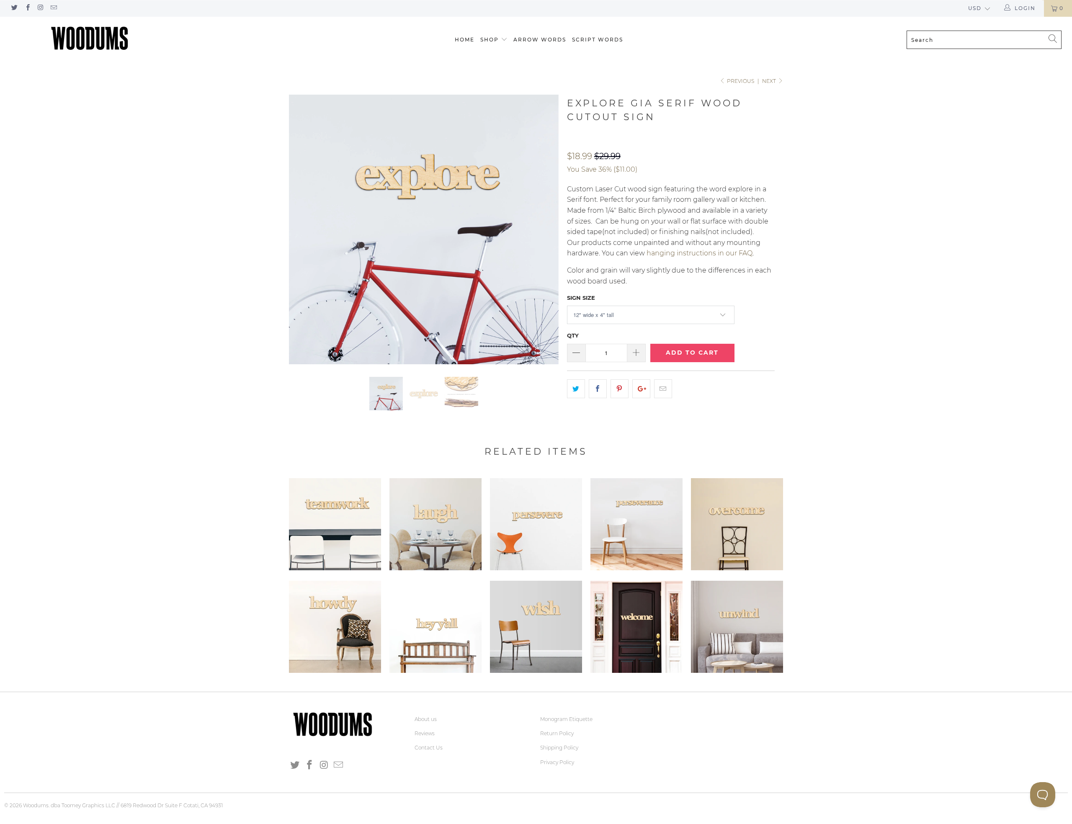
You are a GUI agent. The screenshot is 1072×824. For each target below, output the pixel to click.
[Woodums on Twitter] (14, 8)
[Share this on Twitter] (576, 389)
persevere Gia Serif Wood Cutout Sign (536, 524)
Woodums (36, 805)
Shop (489, 39)
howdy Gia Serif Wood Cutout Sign (335, 627)
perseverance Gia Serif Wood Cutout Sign (636, 524)
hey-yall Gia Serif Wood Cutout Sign (435, 627)
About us (426, 719)
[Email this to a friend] (663, 389)
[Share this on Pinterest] (620, 389)
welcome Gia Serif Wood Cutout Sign (636, 627)
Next (769, 81)
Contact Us (429, 747)
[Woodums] (90, 38)
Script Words (597, 39)
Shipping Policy (559, 747)
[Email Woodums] (53, 8)
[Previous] (303, 229)
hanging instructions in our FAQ (699, 253)
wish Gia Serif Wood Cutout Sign (536, 627)
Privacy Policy (557, 762)
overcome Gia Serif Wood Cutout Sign (737, 524)
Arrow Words (539, 39)
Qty (573, 335)
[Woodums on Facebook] (27, 8)
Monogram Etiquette (566, 719)
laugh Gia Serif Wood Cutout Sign (435, 524)
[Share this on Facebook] (598, 389)
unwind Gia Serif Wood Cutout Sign (737, 627)
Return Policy (557, 733)
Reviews (425, 733)
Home (464, 39)
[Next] (544, 229)
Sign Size (581, 297)
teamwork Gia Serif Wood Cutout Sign (335, 524)
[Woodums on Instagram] (40, 8)
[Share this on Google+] (641, 389)
